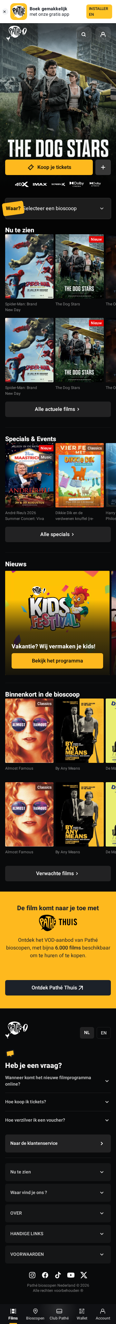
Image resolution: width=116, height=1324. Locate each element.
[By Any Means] (79, 731)
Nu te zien (20, 1172)
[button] (84, 34)
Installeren (98, 11)
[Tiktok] (58, 1275)
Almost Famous (19, 768)
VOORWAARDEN (27, 1254)
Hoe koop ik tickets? (25, 1101)
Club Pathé (59, 1318)
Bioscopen (35, 1318)
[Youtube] (71, 1275)
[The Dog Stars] (79, 266)
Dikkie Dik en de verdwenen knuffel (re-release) (74, 518)
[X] (84, 1275)
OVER (16, 1213)
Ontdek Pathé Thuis (54, 988)
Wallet (82, 1318)
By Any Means (67, 768)
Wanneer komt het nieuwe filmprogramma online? (48, 1081)
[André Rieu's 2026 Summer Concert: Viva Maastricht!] (29, 475)
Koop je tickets (54, 167)
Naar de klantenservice (34, 1143)
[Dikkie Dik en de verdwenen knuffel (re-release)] (79, 475)
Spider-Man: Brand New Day (21, 307)
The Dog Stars (67, 304)
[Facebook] (45, 1275)
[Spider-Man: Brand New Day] (29, 266)
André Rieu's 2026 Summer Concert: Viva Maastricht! (24, 518)
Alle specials (55, 534)
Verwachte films (55, 873)
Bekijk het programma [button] (57, 661)
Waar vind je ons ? (28, 1192)
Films (13, 1318)
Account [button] (103, 1318)
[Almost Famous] (29, 731)
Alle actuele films (55, 409)
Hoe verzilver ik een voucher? (35, 1120)
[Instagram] (32, 1275)
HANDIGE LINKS (26, 1233)
